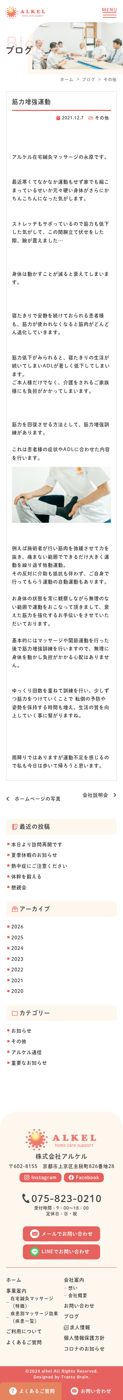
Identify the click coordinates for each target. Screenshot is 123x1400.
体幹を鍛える (26, 876)
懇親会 (19, 887)
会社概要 (77, 1295)
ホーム (66, 79)
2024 (17, 948)
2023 (17, 959)
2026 (17, 926)
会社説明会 (98, 795)
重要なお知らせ (29, 1062)
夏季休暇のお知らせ (34, 855)
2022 (17, 969)
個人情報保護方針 (84, 1338)
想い (73, 1288)
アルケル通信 (26, 1052)
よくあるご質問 (24, 1342)
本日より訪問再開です (37, 844)
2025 (17, 937)
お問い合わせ (79, 1305)
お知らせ (21, 1030)
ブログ (88, 79)
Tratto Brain (74, 1377)
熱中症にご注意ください (39, 866)
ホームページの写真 (35, 798)
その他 (110, 79)
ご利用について (24, 1331)
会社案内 (74, 1280)
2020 (17, 991)
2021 (17, 980)
